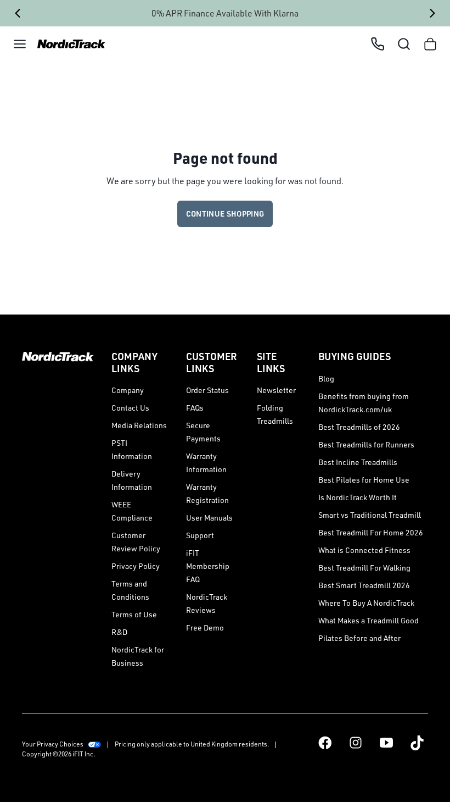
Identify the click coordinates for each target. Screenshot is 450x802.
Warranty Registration (207, 493)
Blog (326, 378)
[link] (68, 44)
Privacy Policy (135, 566)
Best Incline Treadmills (357, 462)
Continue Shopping (225, 213)
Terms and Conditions (130, 590)
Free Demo (205, 627)
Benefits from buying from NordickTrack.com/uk (363, 402)
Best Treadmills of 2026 (359, 427)
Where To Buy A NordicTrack (366, 602)
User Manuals (209, 517)
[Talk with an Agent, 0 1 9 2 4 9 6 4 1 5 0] (378, 44)
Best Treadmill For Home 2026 (370, 532)
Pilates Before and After (359, 638)
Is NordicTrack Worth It (357, 497)
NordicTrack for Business (137, 656)
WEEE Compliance (132, 511)
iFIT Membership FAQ (207, 566)
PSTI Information (131, 449)
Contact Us (130, 407)
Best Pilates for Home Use (363, 479)
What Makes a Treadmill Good (368, 620)
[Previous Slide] (17, 13)
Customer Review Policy (135, 541)
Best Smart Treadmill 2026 (364, 585)
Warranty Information (206, 462)
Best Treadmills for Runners (366, 444)
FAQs (195, 407)
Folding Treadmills (275, 414)
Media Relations (139, 425)
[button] (20, 44)
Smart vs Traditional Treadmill (369, 514)
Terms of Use (134, 614)
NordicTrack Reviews (206, 603)
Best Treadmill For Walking (364, 567)
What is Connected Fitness (364, 550)
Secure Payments (203, 432)
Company (127, 390)
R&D (119, 632)
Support (200, 535)
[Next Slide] (432, 13)
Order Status (207, 390)
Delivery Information (131, 480)
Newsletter (276, 390)
